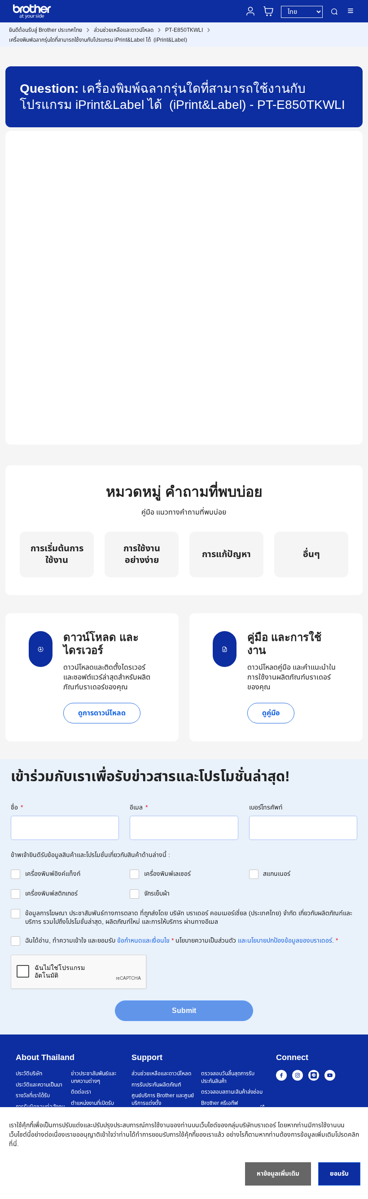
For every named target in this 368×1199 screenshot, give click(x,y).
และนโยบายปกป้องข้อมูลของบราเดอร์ (285, 940)
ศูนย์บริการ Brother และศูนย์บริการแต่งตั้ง (162, 1099)
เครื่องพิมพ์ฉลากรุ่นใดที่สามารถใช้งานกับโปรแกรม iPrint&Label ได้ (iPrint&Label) (98, 40)
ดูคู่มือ (271, 713)
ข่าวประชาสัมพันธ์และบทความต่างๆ (93, 1077)
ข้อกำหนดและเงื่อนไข (143, 940)
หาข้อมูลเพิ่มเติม (278, 1173)
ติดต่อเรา (81, 1092)
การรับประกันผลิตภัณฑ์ (156, 1085)
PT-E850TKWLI (184, 30)
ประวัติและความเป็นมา (39, 1085)
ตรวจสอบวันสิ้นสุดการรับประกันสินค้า (227, 1077)
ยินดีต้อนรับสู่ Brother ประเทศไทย (45, 30)
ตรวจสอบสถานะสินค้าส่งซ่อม (232, 1092)
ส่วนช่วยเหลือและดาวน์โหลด (123, 30)
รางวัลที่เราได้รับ (33, 1095)
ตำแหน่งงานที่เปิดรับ (92, 1103)
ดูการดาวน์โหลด (102, 713)
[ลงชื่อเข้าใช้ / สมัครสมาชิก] (250, 11)
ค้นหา (334, 12)
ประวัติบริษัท (29, 1074)
